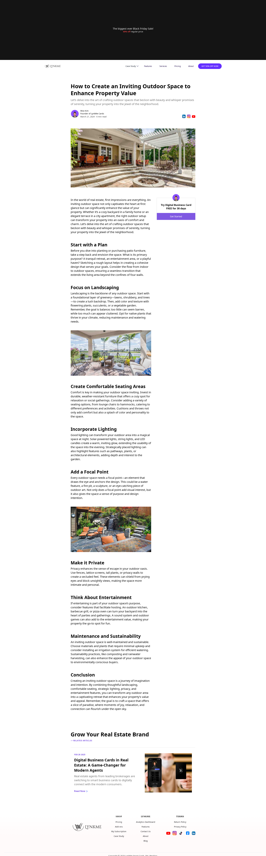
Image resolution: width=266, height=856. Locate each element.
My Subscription (118, 831)
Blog (146, 841)
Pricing (177, 66)
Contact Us (146, 831)
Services (163, 66)
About (191, 66)
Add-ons (119, 827)
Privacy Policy (180, 827)
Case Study (119, 836)
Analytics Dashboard (145, 822)
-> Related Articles (81, 740)
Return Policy (180, 822)
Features (148, 66)
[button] (132, 66)
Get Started (176, 216)
